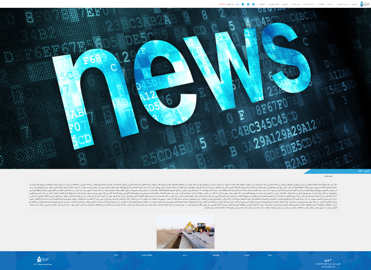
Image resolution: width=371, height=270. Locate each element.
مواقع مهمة (216, 255)
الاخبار (116, 255)
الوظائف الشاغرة (147, 255)
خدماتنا (270, 255)
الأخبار (360, 171)
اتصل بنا (246, 255)
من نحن (185, 255)
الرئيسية (366, 171)
